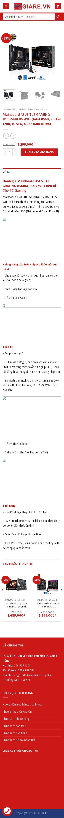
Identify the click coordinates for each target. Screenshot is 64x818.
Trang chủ (9, 109)
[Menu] (6, 6)
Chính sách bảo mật (14, 726)
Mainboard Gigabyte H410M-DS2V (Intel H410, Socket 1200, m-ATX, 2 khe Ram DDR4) (16, 605)
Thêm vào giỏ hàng (39, 152)
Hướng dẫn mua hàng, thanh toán (23, 704)
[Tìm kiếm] (58, 16)
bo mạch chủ (20, 202)
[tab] (32, 172)
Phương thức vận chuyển (17, 711)
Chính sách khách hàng (16, 719)
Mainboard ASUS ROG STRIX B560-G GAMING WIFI (48, 605)
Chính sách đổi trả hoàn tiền (19, 740)
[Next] (55, 57)
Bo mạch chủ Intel (15, 380)
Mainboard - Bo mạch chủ (34, 109)
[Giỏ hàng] (58, 6)
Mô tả (6, 171)
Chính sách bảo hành (15, 733)
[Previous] (8, 57)
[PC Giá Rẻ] (32, 6)
